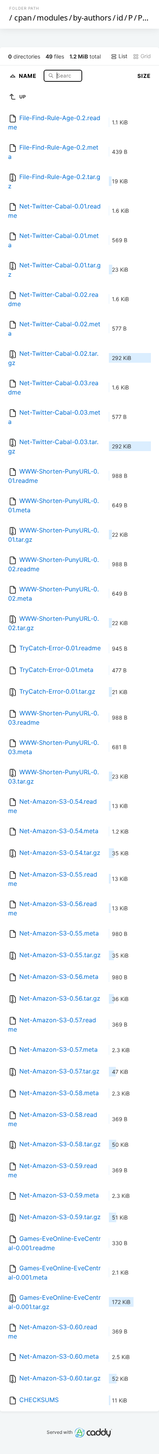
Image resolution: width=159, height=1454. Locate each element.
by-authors (92, 17)
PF (142, 17)
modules (52, 17)
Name (28, 75)
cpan (23, 17)
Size (144, 75)
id (120, 17)
